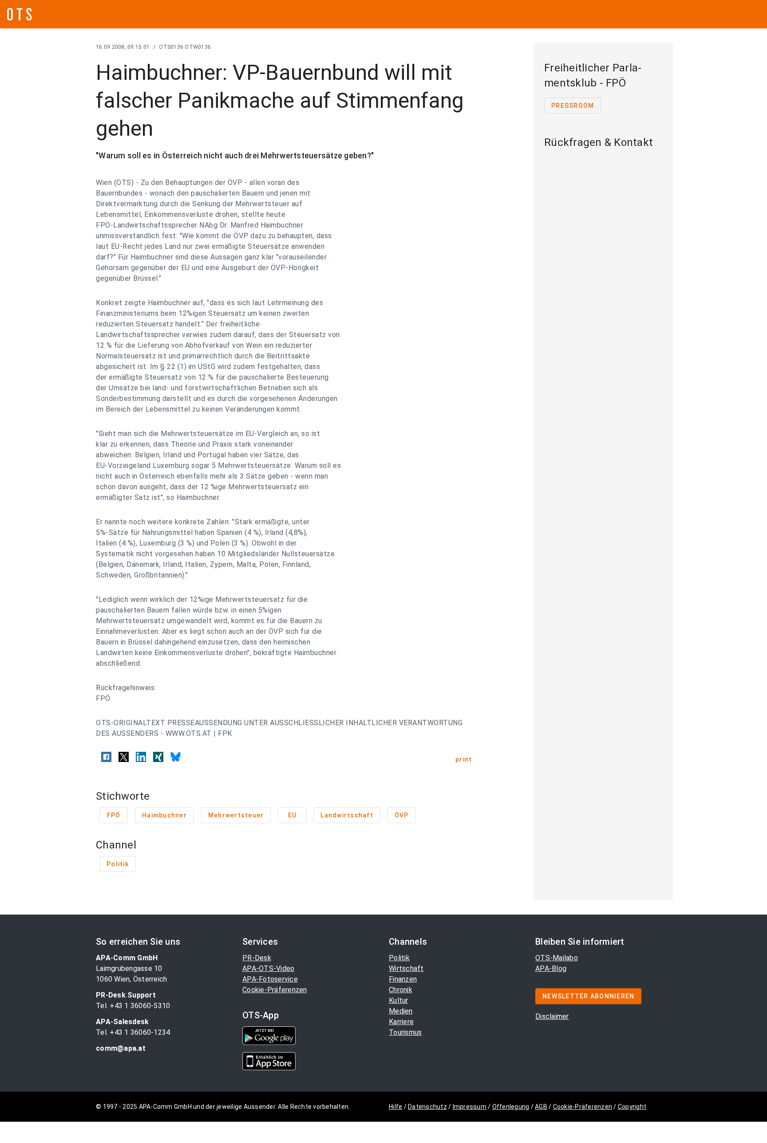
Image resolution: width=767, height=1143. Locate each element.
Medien (401, 1011)
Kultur (398, 1000)
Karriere (401, 1021)
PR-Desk (256, 958)
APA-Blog (550, 968)
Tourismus (405, 1032)
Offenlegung (511, 1106)
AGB (541, 1106)
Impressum (469, 1106)
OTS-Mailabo (556, 958)
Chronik (400, 990)
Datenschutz (427, 1106)
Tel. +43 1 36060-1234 (133, 1032)
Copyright (632, 1106)
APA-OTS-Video (268, 968)
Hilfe (395, 1106)
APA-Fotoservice (270, 979)
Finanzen (403, 979)
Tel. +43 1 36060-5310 (133, 1006)
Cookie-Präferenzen (274, 990)
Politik (399, 958)
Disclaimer (552, 1016)
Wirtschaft (406, 968)
